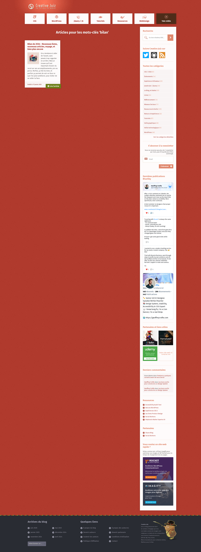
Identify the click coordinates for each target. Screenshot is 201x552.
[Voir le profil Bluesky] (170, 187)
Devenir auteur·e (89, 532)
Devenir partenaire (119, 532)
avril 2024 (58, 537)
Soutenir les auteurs (90, 537)
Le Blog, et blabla (151, 90)
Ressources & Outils (152, 109)
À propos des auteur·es (120, 528)
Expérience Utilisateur (153, 81)
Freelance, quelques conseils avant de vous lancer (157, 376)
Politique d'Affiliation (91, 541)
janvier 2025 (34, 532)
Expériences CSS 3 (151, 411)
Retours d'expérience (153, 114)
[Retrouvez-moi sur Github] (154, 55)
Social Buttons (150, 416)
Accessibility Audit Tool (153, 405)
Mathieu (143, 542)
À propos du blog (89, 528)
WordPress (149, 132)
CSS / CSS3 (149, 72)
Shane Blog (149, 433)
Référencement (150, 100)
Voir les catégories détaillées (163, 137)
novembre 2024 (36, 537)
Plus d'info (151, 537)
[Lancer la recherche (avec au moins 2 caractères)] (170, 37)
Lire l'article (54, 86)
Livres (147, 95)
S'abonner (165, 166)
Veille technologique (152, 128)
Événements (149, 76)
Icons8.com (149, 540)
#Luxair (156, 219)
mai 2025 (58, 528)
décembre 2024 (60, 532)
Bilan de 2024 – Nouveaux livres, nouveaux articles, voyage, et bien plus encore (42, 46)
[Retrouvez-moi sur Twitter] (146, 55)
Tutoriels (148, 118)
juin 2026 (33, 528)
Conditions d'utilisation (120, 537)
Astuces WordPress (151, 408)
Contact (114, 541)
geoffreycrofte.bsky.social (153, 288)
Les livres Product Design (154, 413)
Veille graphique (151, 123)
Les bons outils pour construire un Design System (156, 383)
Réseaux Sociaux (151, 104)
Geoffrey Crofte (149, 382)
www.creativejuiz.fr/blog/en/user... (155, 209)
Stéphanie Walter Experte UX (155, 419)
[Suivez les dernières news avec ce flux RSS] (162, 55)
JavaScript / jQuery (152, 86)
